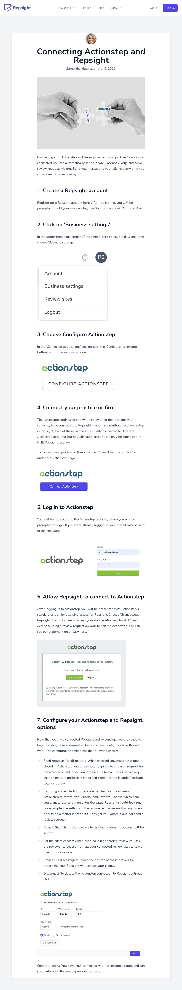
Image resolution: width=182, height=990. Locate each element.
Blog (101, 8)
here (86, 203)
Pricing (87, 8)
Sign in (153, 8)
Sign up (170, 8)
